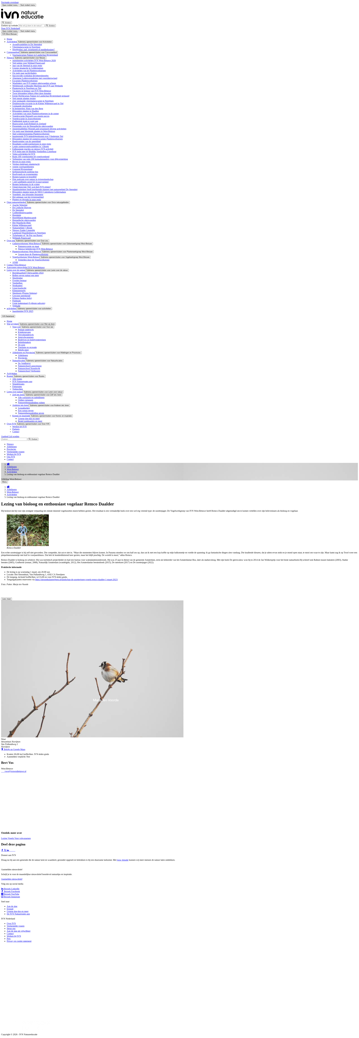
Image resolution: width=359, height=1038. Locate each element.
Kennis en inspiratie (21, 416)
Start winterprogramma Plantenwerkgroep (30, 134)
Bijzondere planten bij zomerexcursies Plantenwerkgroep (37, 139)
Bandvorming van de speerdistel (26, 141)
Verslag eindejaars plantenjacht (26, 164)
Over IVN (11, 424)
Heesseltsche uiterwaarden (24, 220)
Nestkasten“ (17, 285)
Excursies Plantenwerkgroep (25, 81)
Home (9, 39)
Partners (15, 429)
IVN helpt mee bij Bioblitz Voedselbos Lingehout (34, 151)
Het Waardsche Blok (21, 223)
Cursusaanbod (13, 52)
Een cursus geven (26, 410)
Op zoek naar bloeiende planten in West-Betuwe (33, 131)
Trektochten (17, 389)
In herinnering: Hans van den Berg (27, 108)
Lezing (4, 838)
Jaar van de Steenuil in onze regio (27, 65)
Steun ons (11, 928)
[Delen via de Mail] (13, 850)
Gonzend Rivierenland (22, 169)
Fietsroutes (17, 386)
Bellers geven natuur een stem (25, 275)
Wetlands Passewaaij (21, 238)
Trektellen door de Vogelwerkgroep (33, 260)
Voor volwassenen (22, 838)
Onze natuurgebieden (16, 202)
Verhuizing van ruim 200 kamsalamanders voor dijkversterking (40, 159)
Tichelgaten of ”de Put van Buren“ (27, 235)
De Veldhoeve (24, 363)
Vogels (11, 838)
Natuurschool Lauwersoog (30, 366)
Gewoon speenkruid (21, 295)
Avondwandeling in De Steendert (27, 44)
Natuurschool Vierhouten (29, 371)
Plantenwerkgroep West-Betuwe (26, 251)
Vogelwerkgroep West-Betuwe (26, 257)
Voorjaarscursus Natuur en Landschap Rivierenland (35, 55)
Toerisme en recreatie (27, 347)
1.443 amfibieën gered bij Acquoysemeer (30, 182)
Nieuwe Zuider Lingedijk (23, 230)
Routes (10, 376)
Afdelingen (23, 355)
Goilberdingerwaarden (22, 212)
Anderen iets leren (20, 405)
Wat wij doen (13, 324)
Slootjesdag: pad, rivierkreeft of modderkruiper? (33, 49)
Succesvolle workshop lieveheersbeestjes (30, 75)
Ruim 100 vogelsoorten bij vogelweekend (30, 156)
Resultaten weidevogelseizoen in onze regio (31, 144)
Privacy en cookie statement (19, 941)
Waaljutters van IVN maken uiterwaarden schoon (34, 83)
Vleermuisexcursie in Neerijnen (26, 47)
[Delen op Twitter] (5, 850)
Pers (9, 938)
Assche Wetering (19, 205)
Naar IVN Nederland (10, 28)
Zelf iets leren (18, 394)
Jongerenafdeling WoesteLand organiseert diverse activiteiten (39, 129)
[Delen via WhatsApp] (11, 850)
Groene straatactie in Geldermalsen (27, 68)
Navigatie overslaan (10, 2)
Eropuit (10, 909)
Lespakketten (24, 408)
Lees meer (6, 599)
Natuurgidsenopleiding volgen (31, 402)
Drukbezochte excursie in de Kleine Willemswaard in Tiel (37, 103)
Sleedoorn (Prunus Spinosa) (24, 293)
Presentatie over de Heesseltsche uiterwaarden (32, 126)
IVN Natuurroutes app (22, 381)
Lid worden (14, 436)
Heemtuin (16, 215)
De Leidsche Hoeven (21, 207)
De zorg (21, 345)
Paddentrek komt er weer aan (25, 121)
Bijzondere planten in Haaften (25, 111)
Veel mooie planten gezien (24, 98)
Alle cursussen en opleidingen (31, 397)
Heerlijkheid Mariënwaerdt (24, 217)
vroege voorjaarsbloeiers (23, 166)
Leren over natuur (15, 392)
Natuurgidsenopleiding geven (31, 413)
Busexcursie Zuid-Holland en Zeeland (29, 123)
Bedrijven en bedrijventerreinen (32, 340)
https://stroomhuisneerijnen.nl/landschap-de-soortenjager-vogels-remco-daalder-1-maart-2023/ (76, 579)
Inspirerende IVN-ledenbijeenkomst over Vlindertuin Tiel (37, 136)
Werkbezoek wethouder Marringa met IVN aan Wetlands (37, 86)
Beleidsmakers (24, 342)
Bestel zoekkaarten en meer (30, 421)
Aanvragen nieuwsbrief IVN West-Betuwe (26, 267)
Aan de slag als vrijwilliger (18, 931)
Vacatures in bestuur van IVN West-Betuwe (31, 91)
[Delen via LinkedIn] (8, 850)
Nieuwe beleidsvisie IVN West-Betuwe (35, 249)
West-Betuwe (13, 469)
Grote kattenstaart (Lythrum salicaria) (28, 303)
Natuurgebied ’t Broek (22, 228)
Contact (15, 431)
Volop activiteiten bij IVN (23, 154)
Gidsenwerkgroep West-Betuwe (26, 243)
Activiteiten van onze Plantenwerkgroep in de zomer (35, 113)
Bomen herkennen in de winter (26, 184)
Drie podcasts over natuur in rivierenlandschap (32, 179)
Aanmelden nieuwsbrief (11, 879)
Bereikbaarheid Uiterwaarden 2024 (27, 273)
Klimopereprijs (19, 290)
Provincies (22, 358)
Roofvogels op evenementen (25, 174)
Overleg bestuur (19, 280)
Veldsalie (16, 306)
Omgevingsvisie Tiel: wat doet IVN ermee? (31, 187)
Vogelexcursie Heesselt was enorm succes (30, 116)
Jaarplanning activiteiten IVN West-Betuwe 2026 (34, 60)
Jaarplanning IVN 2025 (22, 311)
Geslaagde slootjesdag (22, 106)
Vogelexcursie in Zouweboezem (26, 118)
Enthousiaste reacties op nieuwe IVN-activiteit (32, 149)
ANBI (15, 262)
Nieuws (10, 57)
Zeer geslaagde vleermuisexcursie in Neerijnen (33, 101)
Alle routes (17, 379)
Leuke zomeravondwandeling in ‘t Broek (30, 146)
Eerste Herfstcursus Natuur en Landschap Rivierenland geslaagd (40, 96)
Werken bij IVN (19, 426)
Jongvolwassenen (26, 337)
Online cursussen (25, 400)
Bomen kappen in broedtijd (24, 177)
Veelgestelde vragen (15, 452)
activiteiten (11, 308)
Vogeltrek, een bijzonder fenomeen (27, 194)
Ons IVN (11, 457)
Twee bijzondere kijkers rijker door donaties (31, 93)
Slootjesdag (17, 278)
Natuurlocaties (18, 360)
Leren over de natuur (16, 270)
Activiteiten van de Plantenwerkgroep (29, 70)
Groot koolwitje (19, 288)
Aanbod (5, 436)
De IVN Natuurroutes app (18, 914)
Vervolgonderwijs (26, 334)
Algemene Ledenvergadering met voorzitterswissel (34, 78)
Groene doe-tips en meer (29, 418)
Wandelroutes (18, 384)
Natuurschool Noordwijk (29, 368)
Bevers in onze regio (21, 161)
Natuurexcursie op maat (28, 246)
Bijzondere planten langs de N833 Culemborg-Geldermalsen (39, 192)
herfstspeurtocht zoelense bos (25, 172)
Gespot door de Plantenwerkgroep (33, 254)
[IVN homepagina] (23, 20)
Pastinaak (16, 301)
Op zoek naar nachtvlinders (24, 73)
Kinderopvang (24, 332)
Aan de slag (12, 906)
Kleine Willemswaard (21, 225)
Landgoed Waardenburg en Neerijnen (29, 233)
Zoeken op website (10, 25)
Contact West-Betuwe (16, 265)
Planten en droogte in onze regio (26, 199)
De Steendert (18, 210)
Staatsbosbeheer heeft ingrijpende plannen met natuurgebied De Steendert (44, 189)
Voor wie (16, 327)
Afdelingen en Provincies (23, 352)
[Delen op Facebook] (2, 850)
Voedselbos (17, 283)
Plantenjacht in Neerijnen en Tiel (26, 88)
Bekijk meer (23, 350)
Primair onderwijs (26, 329)
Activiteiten (12, 41)
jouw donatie (122, 860)
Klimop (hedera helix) (22, 298)
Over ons (11, 240)
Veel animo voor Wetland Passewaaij (28, 63)
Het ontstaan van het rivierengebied (28, 197)
